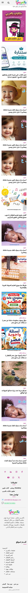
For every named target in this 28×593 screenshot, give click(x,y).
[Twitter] (18, 478)
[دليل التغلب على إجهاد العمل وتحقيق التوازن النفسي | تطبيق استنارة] (14, 57)
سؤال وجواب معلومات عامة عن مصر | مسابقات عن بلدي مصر (14, 321)
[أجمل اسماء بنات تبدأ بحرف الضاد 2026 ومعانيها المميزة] (14, 443)
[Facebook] (22, 472)
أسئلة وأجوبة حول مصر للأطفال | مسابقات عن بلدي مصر (15, 356)
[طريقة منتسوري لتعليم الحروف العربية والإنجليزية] (14, 268)
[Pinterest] (5, 472)
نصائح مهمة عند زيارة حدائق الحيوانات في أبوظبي (14, 391)
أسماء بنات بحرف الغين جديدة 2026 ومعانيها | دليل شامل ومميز (14, 146)
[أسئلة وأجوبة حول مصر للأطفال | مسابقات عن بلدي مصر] (14, 338)
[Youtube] (8, 478)
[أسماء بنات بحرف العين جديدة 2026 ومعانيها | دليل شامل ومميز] (14, 163)
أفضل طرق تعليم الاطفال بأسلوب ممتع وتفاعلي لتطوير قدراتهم (15, 216)
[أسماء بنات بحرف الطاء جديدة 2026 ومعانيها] (14, 408)
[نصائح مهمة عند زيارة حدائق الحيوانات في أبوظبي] (14, 373)
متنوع (24, 72)
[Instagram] (16, 472)
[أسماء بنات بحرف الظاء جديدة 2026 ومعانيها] (14, 233)
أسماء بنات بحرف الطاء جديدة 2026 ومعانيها (14, 426)
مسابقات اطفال (22, 318)
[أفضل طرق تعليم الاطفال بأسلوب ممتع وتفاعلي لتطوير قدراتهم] (14, 198)
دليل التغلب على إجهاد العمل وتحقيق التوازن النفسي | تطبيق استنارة (14, 76)
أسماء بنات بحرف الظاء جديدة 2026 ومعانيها (14, 251)
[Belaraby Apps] (18, 2)
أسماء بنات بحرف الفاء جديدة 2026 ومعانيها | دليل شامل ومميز (14, 111)
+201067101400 (9, 503)
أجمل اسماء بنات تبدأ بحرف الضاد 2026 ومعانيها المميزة (15, 462)
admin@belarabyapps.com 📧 (11, 500)
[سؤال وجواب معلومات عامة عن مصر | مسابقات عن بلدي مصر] (14, 303)
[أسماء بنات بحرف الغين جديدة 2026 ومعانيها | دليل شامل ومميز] (14, 128)
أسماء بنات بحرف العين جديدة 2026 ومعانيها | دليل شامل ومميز (14, 181)
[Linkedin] (10, 472)
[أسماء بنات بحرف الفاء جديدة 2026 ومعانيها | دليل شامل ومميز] (14, 92)
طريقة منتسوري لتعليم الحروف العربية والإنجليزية (14, 286)
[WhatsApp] (13, 478)
